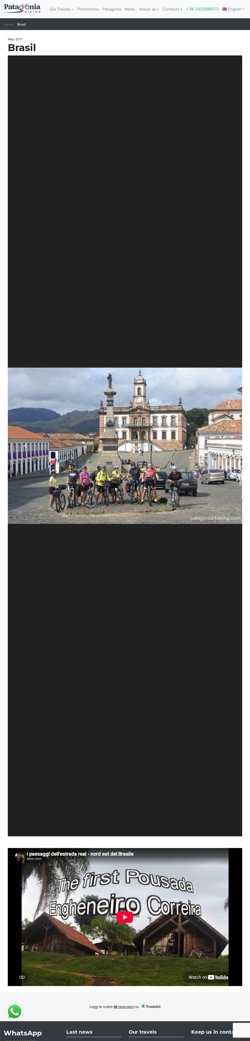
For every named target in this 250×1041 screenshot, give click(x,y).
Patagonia (112, 9)
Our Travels (60, 9)
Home (8, 24)
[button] (25, 445)
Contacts (171, 9)
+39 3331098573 (202, 9)
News (130, 9)
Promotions (88, 9)
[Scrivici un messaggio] (14, 1011)
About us (147, 9)
